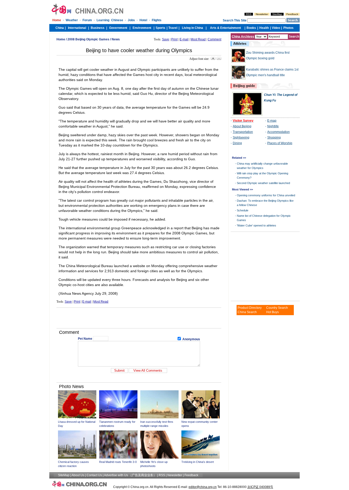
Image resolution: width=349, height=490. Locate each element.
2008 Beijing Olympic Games (88, 39)
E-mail (184, 39)
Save (165, 39)
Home (60, 39)
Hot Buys (272, 312)
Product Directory (250, 308)
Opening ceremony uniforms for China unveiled (266, 195)
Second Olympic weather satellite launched (263, 183)
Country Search (277, 308)
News (116, 39)
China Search (247, 312)
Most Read (198, 39)
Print (174, 39)
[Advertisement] (139, 318)
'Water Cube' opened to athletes (256, 225)
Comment (214, 39)
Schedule (242, 210)
